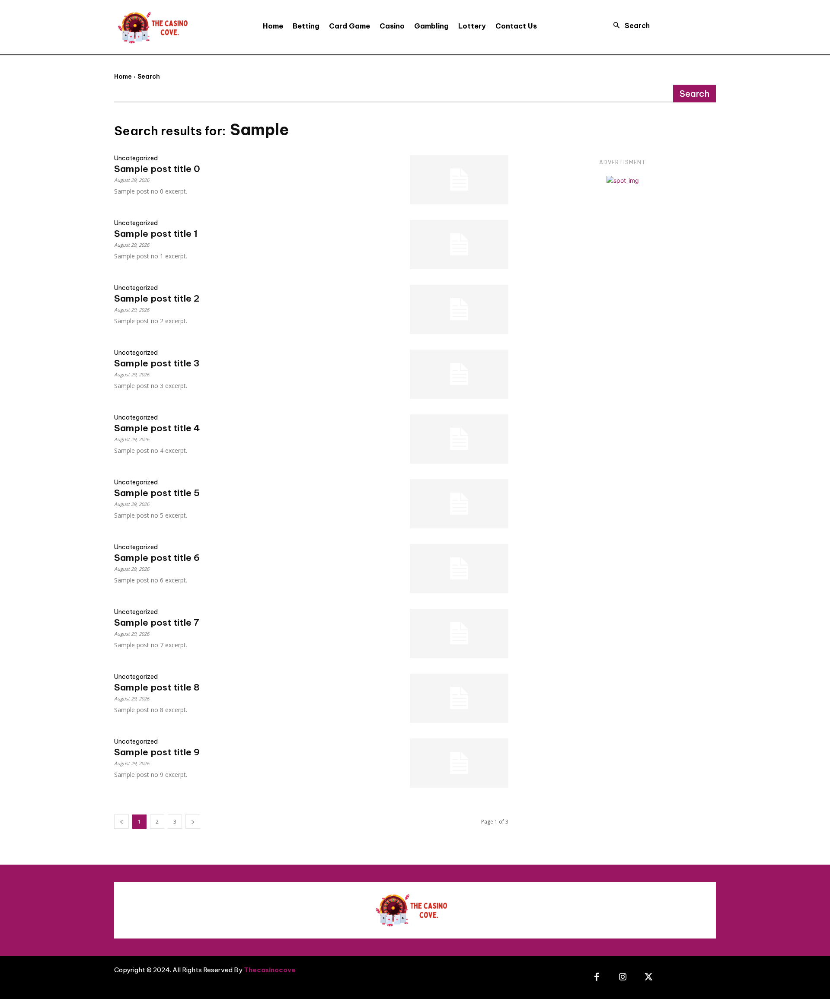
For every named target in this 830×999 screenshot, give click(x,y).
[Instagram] (622, 977)
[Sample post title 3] (459, 374)
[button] (628, 25)
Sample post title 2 (156, 298)
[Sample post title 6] (459, 568)
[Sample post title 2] (459, 309)
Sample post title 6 (157, 557)
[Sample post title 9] (459, 763)
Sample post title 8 (157, 687)
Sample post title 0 (157, 169)
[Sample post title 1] (459, 244)
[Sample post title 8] (459, 698)
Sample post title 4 (157, 428)
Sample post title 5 (157, 493)
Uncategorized (136, 158)
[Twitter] (648, 977)
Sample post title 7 (156, 622)
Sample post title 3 (156, 363)
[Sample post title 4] (459, 439)
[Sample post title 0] (459, 179)
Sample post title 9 (157, 752)
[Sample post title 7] (459, 633)
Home (123, 76)
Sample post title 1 (156, 233)
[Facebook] (596, 977)
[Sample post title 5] (459, 503)
